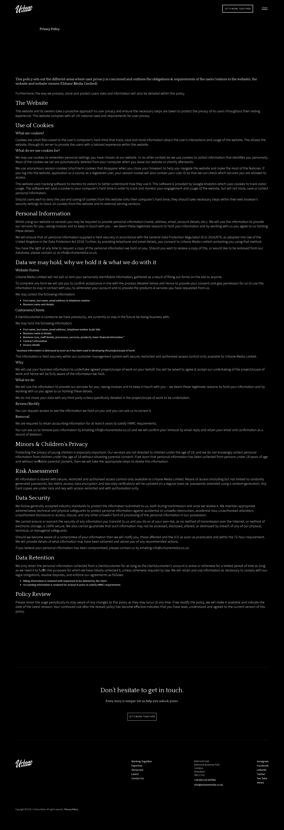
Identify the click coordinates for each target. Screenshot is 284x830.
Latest (135, 774)
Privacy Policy (71, 809)
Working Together (141, 761)
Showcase (137, 770)
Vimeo (260, 782)
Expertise (136, 765)
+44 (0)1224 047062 (205, 780)
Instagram (263, 761)
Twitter (261, 774)
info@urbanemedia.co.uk (79, 252)
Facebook (263, 765)
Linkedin (261, 770)
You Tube (262, 778)
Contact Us (137, 778)
